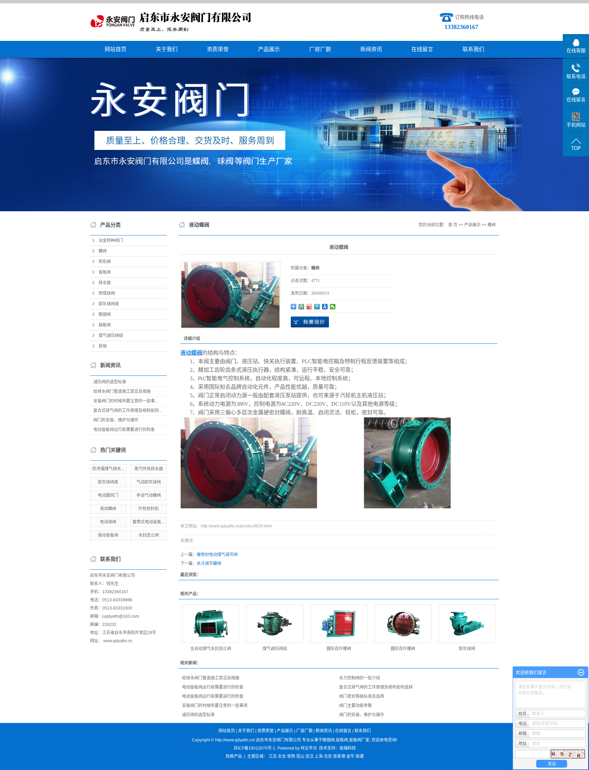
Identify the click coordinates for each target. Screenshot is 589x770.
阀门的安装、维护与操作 (115, 420)
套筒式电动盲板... (148, 522)
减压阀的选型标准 (109, 382)
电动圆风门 (108, 495)
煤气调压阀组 (111, 335)
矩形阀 (105, 261)
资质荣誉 (218, 49)
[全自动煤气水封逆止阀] (210, 623)
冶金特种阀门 (111, 240)
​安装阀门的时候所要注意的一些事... (125, 401)
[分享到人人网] (325, 306)
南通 (360, 756)
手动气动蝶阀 (148, 495)
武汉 (309, 756)
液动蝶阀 (108, 508)
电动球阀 (108, 522)
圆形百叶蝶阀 (339, 648)
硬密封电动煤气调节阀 (217, 554)
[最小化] (581, 672)
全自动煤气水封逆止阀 (210, 648)
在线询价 (310, 322)
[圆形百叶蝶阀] (338, 623)
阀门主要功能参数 (355, 705)
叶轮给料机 (148, 508)
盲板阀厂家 (359, 740)
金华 (350, 756)
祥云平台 (309, 748)
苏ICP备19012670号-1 (254, 748)
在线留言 (422, 49)
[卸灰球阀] (467, 623)
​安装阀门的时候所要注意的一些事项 (214, 705)
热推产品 (234, 756)
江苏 (273, 756)
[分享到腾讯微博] (317, 306)
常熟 (291, 756)
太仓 (282, 756)
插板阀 (105, 325)
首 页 (452, 224)
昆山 (300, 756)
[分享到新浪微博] (309, 306)
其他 (103, 346)
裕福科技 (347, 748)
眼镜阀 (105, 314)
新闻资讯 (371, 49)
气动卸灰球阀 (148, 482)
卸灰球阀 (467, 648)
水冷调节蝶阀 (209, 563)
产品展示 (269, 49)
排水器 (105, 282)
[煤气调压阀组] (274, 623)
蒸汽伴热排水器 (148, 468)
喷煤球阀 (107, 293)
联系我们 (473, 49)
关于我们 (167, 49)
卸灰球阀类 (109, 304)
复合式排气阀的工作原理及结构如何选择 (376, 687)
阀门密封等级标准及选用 (361, 696)
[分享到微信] (333, 306)
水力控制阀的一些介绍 (359, 678)
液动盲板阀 (108, 535)
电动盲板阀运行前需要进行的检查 (124, 429)
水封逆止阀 (148, 535)
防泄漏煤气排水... (108, 468)
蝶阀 (103, 251)
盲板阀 (105, 272)
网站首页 (115, 49)
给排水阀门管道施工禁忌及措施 (122, 391)
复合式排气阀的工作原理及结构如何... (127, 410)
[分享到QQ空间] (301, 306)
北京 (328, 756)
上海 (319, 756)
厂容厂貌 (320, 49)
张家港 (339, 756)
